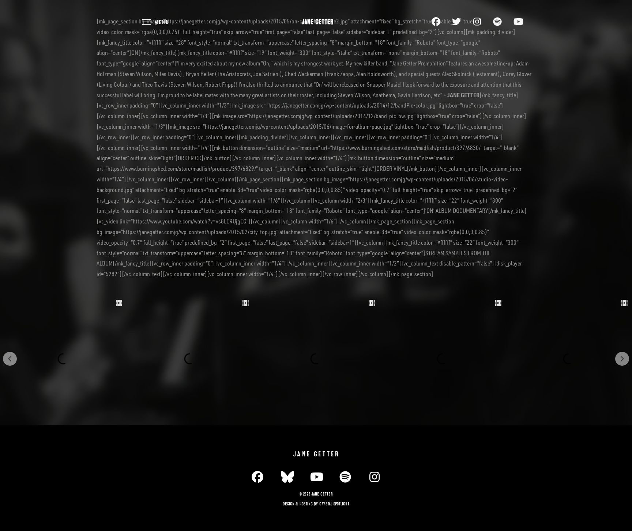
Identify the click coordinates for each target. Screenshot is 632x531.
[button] (155, 21)
